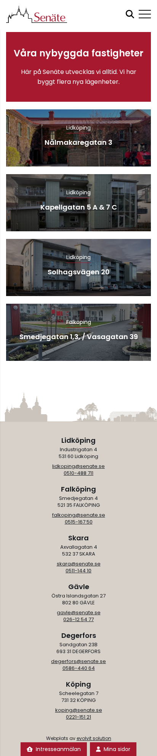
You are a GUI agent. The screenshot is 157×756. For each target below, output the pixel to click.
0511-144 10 (78, 570)
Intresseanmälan (58, 749)
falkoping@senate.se (78, 515)
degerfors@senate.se (78, 661)
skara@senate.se (79, 563)
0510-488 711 (78, 473)
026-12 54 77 (78, 619)
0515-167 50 (79, 521)
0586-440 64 (78, 668)
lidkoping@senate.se (78, 466)
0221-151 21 (78, 717)
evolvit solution (94, 738)
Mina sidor (117, 749)
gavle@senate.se (79, 612)
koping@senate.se (78, 710)
